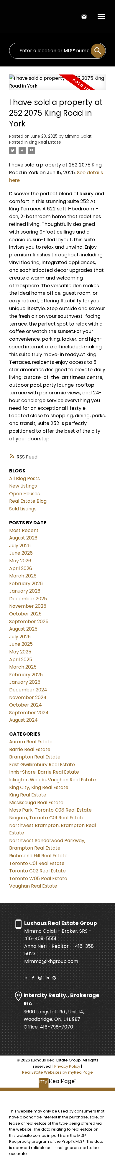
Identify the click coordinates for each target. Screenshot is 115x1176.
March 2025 (23, 667)
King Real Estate (45, 142)
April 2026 (20, 568)
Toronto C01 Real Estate (37, 863)
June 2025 (21, 644)
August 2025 (23, 629)
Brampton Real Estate (34, 756)
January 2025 (24, 682)
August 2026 (23, 537)
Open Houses (24, 493)
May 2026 (20, 560)
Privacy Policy (67, 1066)
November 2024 (28, 697)
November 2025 (27, 606)
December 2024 (28, 689)
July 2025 (20, 636)
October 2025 (25, 613)
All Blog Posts (24, 478)
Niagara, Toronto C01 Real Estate (47, 817)
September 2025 (28, 621)
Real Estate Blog (28, 501)
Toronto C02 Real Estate (37, 870)
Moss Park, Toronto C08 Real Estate (50, 810)
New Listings (23, 486)
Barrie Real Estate (29, 749)
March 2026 (23, 575)
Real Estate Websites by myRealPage (57, 1072)
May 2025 (20, 651)
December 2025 (28, 598)
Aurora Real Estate (30, 741)
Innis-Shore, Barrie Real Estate (44, 772)
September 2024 (29, 712)
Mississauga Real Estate (36, 802)
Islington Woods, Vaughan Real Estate (52, 779)
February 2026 (26, 583)
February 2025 (26, 674)
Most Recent (24, 530)
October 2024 (25, 705)
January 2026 (24, 591)
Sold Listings (23, 508)
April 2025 (20, 659)
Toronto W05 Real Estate (38, 878)
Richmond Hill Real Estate (38, 855)
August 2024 (23, 720)
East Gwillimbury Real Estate (42, 764)
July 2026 (20, 545)
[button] (26, 978)
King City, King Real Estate (38, 787)
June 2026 (21, 553)
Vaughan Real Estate (33, 886)
